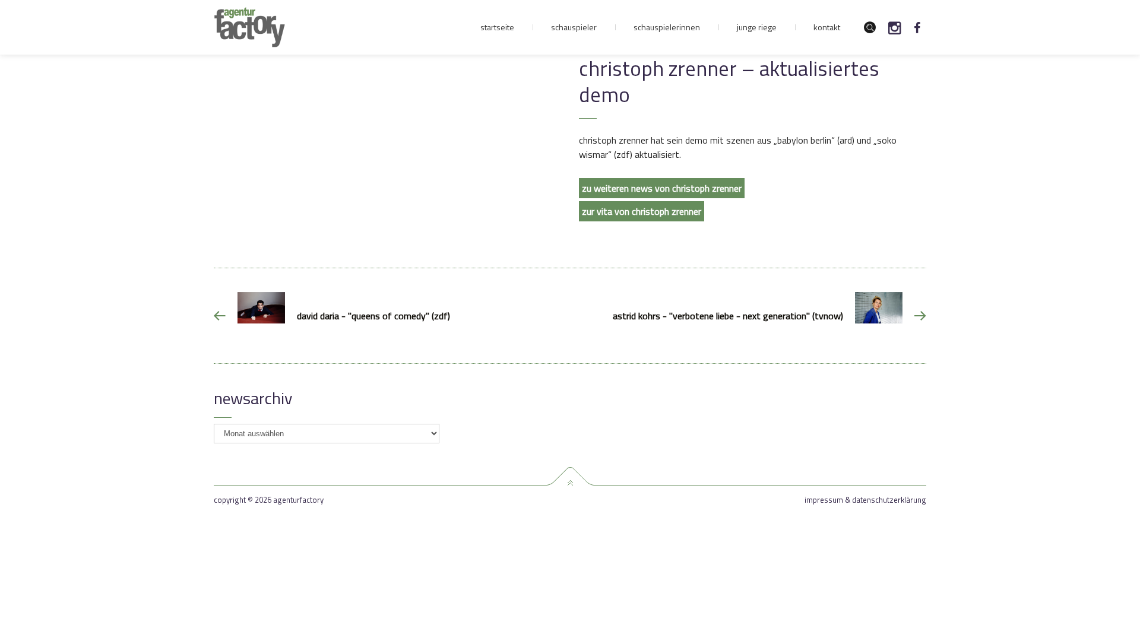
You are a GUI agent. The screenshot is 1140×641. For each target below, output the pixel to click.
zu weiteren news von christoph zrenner (662, 188)
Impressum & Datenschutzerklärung (865, 500)
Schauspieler (574, 27)
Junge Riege (757, 27)
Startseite (497, 27)
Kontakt (826, 27)
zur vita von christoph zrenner (641, 211)
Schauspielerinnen (667, 27)
